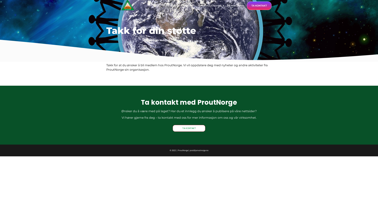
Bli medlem (235, 6)
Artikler (188, 6)
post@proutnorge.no (199, 150)
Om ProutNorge (210, 6)
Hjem (173, 6)
